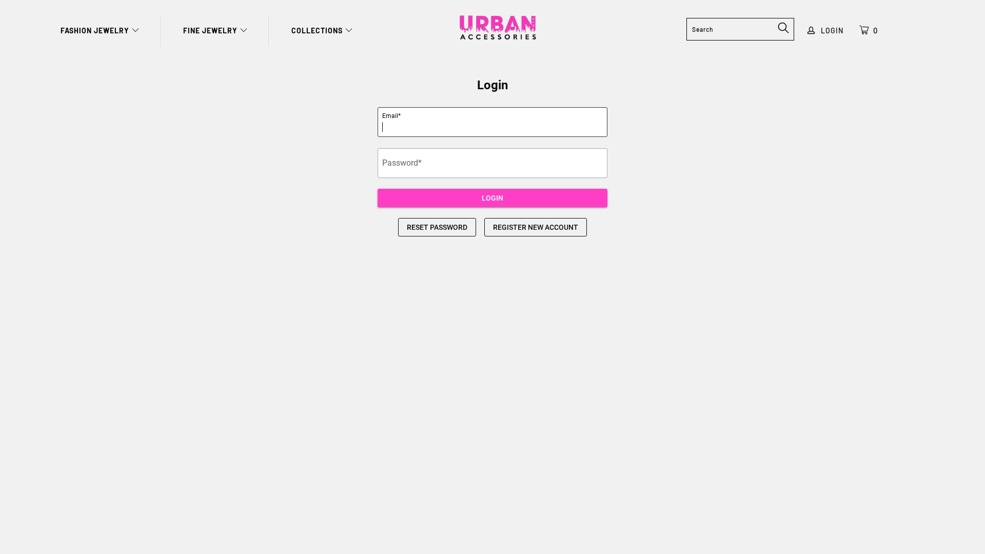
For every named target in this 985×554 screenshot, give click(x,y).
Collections (318, 30)
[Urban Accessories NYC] (497, 27)
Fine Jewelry (211, 30)
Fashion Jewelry (96, 30)
